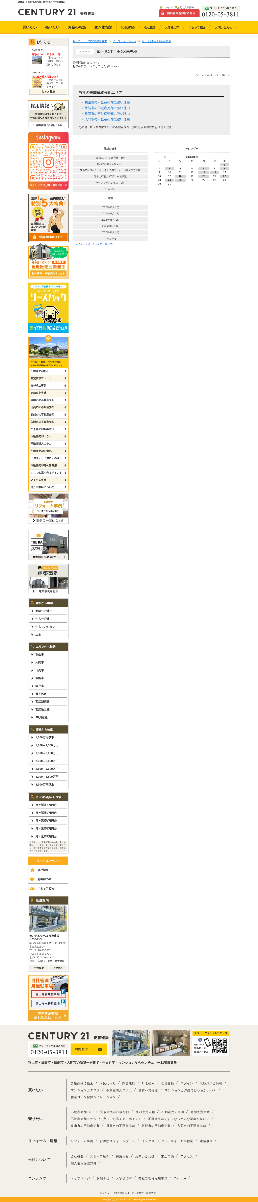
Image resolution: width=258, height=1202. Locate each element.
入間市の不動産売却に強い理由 (107, 119)
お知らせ (103, 1178)
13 (203, 172)
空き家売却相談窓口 (42, 429)
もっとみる (110, 189)
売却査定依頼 (145, 1112)
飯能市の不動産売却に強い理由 (107, 108)
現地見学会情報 (211, 1083)
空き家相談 (103, 27)
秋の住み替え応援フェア (110, 164)
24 (169, 180)
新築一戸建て (43, 610)
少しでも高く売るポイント (46, 472)
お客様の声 (44, 879)
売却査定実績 (38, 392)
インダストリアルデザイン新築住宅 (167, 1141)
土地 (38, 634)
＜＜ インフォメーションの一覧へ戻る (93, 244)
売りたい (52, 27)
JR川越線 (41, 717)
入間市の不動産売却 (42, 421)
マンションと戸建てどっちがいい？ (190, 1090)
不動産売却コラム (41, 436)
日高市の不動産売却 (42, 407)
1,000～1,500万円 (46, 745)
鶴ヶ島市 (41, 693)
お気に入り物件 (185, 7)
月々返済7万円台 (46, 820)
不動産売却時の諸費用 (44, 465)
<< (164, 157)
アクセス (186, 1156)
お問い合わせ (145, 1156)
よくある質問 (38, 479)
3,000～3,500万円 (46, 776)
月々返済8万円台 (46, 828)
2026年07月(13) (110, 213)
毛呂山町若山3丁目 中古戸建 (110, 176)
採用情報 (122, 1156)
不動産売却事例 (172, 1112)
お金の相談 (77, 27)
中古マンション (45, 626)
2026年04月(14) (110, 232)
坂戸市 (39, 686)
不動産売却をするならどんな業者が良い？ (178, 1119)
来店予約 (167, 1156)
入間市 (39, 662)
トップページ (80, 1178)
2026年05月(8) (110, 226)
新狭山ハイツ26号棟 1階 (111, 157)
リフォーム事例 (82, 1141)
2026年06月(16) (110, 219)
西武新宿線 (42, 701)
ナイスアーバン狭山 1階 (110, 182)
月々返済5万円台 (46, 805)
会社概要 (43, 869)
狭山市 (39, 654)
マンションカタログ (85, 1090)
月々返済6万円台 (46, 812)
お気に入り (108, 1083)
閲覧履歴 (128, 1083)
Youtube (180, 1178)
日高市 (39, 670)
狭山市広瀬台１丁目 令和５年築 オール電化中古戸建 (110, 170)
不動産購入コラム (41, 443)
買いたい (29, 27)
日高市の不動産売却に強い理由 (107, 113)
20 (203, 176)
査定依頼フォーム (41, 378)
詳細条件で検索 (82, 1083)
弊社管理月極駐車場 (152, 1178)
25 (180, 180)
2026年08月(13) (110, 207)
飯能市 (39, 678)
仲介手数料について (42, 487)
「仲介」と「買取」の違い (46, 458)
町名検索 (148, 1083)
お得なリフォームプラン (117, 1141)
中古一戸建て (43, 618)
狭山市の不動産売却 (42, 400)
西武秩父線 (42, 709)
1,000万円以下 (44, 737)
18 (180, 176)
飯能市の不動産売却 (42, 414)
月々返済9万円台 (46, 836)
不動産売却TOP (40, 370)
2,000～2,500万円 (46, 761)
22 (224, 176)
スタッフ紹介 (45, 888)
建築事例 (206, 1141)
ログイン (167, 7)
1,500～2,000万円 (46, 753)
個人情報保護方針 (84, 1163)
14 (214, 172)
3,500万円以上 (44, 784)
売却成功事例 (38, 385)
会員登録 (167, 1083)
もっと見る (48, 91)
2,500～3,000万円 (46, 768)
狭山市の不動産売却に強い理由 (107, 102)
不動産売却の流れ (41, 450)
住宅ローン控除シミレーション (93, 1097)
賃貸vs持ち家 (148, 1090)
